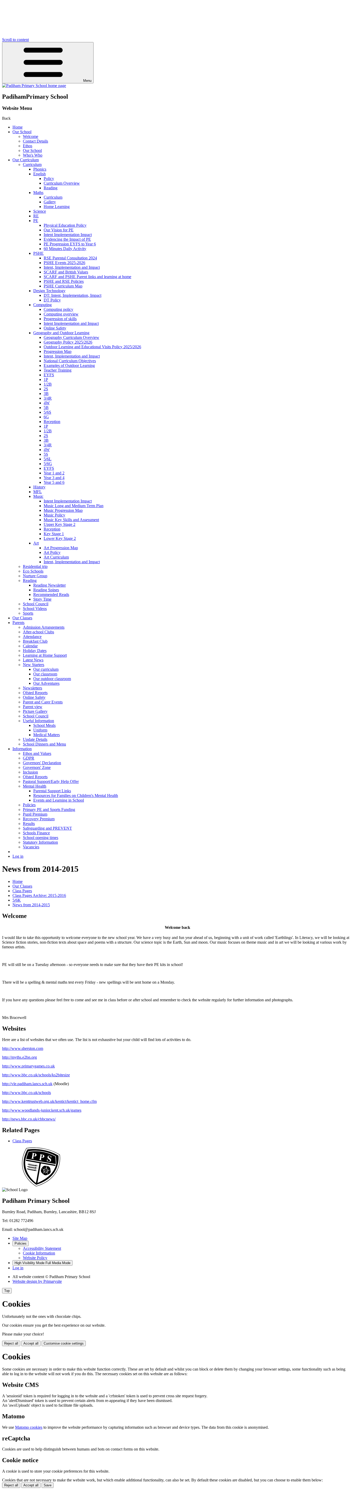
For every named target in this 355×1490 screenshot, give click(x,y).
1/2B (48, 384)
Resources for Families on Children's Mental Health (75, 795)
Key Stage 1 (54, 534)
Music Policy (54, 515)
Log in (17, 856)
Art (36, 543)
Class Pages (22, 891)
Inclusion (30, 772)
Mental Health (34, 786)
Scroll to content (15, 39)
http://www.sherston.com (22, 1048)
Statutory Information (40, 842)
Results (29, 823)
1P (46, 379)
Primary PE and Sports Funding (49, 809)
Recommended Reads (51, 594)
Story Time (42, 599)
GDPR (28, 758)
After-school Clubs (38, 632)
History (39, 487)
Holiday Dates (35, 650)
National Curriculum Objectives (70, 361)
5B (46, 407)
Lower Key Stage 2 (60, 538)
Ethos (27, 146)
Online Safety (55, 328)
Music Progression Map (63, 510)
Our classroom (45, 674)
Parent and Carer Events (43, 702)
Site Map (19, 1238)
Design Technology (49, 290)
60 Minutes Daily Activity (65, 248)
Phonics (39, 169)
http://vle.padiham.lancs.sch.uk (27, 1084)
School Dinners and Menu (44, 744)
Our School (21, 132)
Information (22, 749)
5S (46, 454)
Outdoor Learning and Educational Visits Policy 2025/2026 (92, 347)
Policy (49, 178)
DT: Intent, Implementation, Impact (72, 295)
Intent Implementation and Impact (71, 323)
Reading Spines (46, 590)
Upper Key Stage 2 (59, 524)
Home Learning (57, 206)
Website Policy (35, 1258)
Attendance (32, 636)
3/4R (48, 398)
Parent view (32, 706)
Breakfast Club (35, 641)
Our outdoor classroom (52, 678)
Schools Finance (36, 833)
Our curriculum (45, 669)
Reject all (11, 1343)
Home (17, 127)
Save (47, 1485)
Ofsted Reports (35, 692)
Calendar (30, 646)
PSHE (38, 253)
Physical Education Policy (65, 225)
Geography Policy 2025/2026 (68, 342)
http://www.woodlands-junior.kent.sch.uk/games (41, 1110)
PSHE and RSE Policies (64, 281)
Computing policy (58, 309)
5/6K (16, 900)
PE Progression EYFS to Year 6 (70, 244)
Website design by (37, 1281)
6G (46, 417)
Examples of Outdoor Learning (69, 365)
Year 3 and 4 (54, 477)
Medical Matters (46, 735)
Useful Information (38, 721)
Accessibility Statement (42, 1248)
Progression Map (57, 351)
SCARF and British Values (66, 272)
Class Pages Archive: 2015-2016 (39, 895)
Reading (50, 188)
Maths (38, 192)
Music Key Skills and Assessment (71, 520)
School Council (35, 604)
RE (36, 216)
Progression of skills (60, 319)
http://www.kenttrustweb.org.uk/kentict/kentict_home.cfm (49, 1101)
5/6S (47, 412)
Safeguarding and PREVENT (47, 828)
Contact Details (35, 141)
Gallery (50, 202)
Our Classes (22, 618)
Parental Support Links (52, 791)
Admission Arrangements (43, 627)
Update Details (35, 739)
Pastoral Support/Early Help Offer (51, 781)
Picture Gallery (35, 711)
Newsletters (32, 688)
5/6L (47, 459)
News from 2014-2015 (31, 905)
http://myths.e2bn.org (19, 1057)
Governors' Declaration (42, 763)
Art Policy (52, 552)
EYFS (49, 375)
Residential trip (35, 566)
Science (39, 211)
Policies (29, 805)
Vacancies (31, 847)
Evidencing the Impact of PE (67, 239)
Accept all (30, 1343)
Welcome (30, 136)
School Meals (44, 725)
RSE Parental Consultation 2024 (70, 258)
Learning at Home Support (45, 655)
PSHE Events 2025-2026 (64, 262)
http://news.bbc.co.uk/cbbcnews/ (29, 1119)
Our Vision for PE (59, 230)
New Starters (33, 664)
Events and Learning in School (58, 800)
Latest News (33, 660)
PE (35, 220)
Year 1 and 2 (54, 473)
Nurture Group (35, 576)
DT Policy (52, 300)
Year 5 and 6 (54, 482)
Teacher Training (57, 370)
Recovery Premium (39, 819)
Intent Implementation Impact (68, 234)
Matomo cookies (28, 1427)
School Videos (35, 608)
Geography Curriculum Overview (71, 337)
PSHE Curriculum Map (63, 286)
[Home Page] (34, 85)
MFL (37, 491)
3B (46, 393)
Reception (52, 421)
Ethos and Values (37, 753)
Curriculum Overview (62, 183)
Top (7, 1291)
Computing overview (61, 314)
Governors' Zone (37, 767)
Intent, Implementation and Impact (72, 267)
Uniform (40, 730)
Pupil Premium (35, 814)
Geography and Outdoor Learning (61, 333)
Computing (42, 305)
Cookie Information (39, 1253)
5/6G (48, 463)
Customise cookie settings (64, 1343)
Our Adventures (46, 683)
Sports (28, 613)
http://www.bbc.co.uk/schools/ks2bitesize (36, 1075)
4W (47, 403)
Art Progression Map (61, 548)
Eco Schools (33, 571)
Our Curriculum (25, 160)
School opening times (40, 837)
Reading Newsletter (49, 585)
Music (38, 496)
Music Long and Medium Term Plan (73, 506)
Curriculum (32, 164)
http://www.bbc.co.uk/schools (26, 1092)
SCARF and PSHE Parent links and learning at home (87, 276)
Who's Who (32, 155)
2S (46, 389)
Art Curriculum (56, 557)
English (39, 174)
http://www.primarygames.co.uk (28, 1066)
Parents (18, 622)
